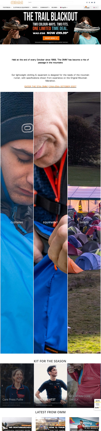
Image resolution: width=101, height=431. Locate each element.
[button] (50, 27)
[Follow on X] (89, 2)
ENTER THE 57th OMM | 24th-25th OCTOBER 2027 (50, 87)
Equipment (50, 222)
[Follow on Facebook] (87, 2)
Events (84, 222)
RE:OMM (54, 7)
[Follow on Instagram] (94, 2)
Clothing (17, 222)
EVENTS (34, 7)
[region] (50, 385)
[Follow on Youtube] (92, 2)
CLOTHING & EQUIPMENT (21, 7)
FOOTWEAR (6, 7)
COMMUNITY (44, 7)
